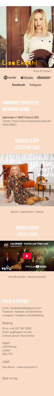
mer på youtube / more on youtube (27, 276)
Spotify (14, 211)
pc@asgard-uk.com (21, 332)
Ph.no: (5, 328)
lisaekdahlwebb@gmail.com (25, 308)
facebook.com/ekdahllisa (28, 311)
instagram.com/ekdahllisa (29, 315)
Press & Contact (42, 71)
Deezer (40, 211)
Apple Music (27, 211)
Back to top (9, 378)
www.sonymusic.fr (27, 367)
